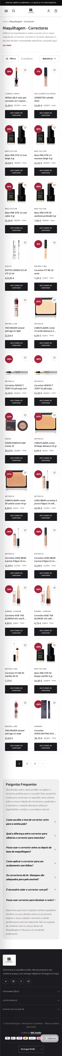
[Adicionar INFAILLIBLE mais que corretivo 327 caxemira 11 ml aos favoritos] (25, 70)
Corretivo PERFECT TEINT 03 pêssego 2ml (16, 387)
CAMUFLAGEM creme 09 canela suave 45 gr (15, 502)
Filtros (13, 58)
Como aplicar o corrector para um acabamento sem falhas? (24, 863)
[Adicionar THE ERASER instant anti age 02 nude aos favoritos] (25, 703)
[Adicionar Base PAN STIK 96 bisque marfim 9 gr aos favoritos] (54, 645)
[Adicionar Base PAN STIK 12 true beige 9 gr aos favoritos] (25, 128)
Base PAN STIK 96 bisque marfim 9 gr (43, 675)
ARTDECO (38, 324)
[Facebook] (6, 981)
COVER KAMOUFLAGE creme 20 (15, 444)
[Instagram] (13, 981)
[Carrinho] (55, 11)
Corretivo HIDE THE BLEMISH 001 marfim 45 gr (15, 617)
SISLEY (8, 266)
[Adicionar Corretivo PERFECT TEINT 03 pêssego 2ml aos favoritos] (25, 358)
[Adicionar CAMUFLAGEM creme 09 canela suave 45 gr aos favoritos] (25, 473)
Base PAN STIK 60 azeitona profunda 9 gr (45, 214)
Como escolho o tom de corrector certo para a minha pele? (27, 822)
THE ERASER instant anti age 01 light (14, 329)
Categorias (10, 1000)
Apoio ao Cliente (13, 1009)
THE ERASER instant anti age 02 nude (14, 732)
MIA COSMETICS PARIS (45, 93)
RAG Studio (36, 1032)
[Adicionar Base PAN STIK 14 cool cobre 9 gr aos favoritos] (25, 185)
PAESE (8, 439)
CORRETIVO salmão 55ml (43, 99)
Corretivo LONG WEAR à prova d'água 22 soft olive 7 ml (45, 560)
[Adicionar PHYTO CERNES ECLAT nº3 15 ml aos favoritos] (25, 243)
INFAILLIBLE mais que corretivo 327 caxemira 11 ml (16, 99)
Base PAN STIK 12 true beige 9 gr (16, 157)
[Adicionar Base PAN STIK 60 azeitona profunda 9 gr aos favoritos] (54, 185)
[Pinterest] (21, 981)
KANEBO (38, 726)
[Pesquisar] (13, 11)
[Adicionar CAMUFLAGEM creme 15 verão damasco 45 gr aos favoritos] (54, 300)
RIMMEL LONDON (13, 611)
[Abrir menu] (6, 11)
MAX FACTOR (11, 151)
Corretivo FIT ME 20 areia (43, 272)
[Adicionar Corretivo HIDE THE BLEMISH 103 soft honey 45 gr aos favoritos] (54, 588)
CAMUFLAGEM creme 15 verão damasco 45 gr (44, 329)
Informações (11, 991)
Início (5, 21)
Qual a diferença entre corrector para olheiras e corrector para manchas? (26, 836)
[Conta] (48, 11)
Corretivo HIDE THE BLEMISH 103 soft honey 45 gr (43, 617)
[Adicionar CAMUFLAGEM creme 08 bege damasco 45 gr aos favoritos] (54, 415)
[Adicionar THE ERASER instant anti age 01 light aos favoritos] (25, 300)
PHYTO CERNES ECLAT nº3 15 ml (16, 272)
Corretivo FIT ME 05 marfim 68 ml (14, 675)
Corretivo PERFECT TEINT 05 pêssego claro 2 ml (43, 387)
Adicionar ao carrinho (16, 114)
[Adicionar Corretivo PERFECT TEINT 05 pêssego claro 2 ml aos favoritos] (54, 358)
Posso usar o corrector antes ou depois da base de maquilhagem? (28, 849)
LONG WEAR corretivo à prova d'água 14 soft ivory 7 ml (45, 502)
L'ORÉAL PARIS (12, 93)
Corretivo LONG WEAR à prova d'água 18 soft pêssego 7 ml (16, 560)
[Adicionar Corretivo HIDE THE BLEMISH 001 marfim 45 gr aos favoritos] (25, 588)
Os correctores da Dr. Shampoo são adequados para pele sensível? (25, 877)
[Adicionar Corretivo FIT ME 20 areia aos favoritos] (54, 243)
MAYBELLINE (40, 266)
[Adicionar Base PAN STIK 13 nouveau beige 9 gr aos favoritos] (54, 128)
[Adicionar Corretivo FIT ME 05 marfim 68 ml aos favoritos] (25, 645)
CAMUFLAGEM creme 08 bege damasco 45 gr (45, 444)
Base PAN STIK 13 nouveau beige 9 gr (43, 157)
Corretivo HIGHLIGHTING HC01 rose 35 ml (44, 732)
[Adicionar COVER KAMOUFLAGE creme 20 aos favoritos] (25, 415)
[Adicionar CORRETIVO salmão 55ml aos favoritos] (54, 70)
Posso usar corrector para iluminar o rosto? (30, 900)
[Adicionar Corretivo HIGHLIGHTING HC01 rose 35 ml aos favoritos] (54, 703)
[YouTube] (28, 981)
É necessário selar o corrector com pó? (27, 889)
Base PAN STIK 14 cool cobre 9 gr (16, 214)
